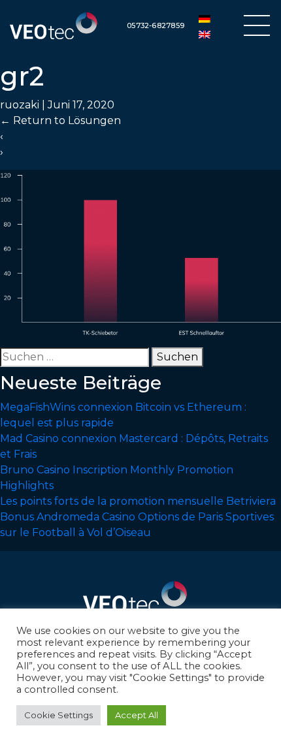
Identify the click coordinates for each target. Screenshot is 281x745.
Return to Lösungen (60, 120)
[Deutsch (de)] (204, 18)
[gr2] (140, 252)
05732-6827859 (155, 25)
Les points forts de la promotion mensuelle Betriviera (138, 501)
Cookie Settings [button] (58, 715)
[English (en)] (204, 34)
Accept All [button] (136, 715)
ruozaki (19, 105)
